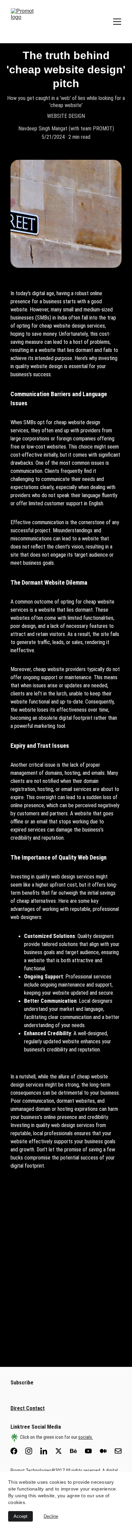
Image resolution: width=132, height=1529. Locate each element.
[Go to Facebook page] (17, 1451)
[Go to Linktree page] (14, 1438)
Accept (20, 1516)
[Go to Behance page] (77, 1451)
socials (85, 1437)
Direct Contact (27, 1408)
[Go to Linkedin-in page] (47, 1451)
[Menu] (117, 22)
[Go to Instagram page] (32, 1451)
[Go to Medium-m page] (106, 1451)
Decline (51, 1516)
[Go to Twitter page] (62, 1451)
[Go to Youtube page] (91, 1451)
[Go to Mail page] (118, 1451)
